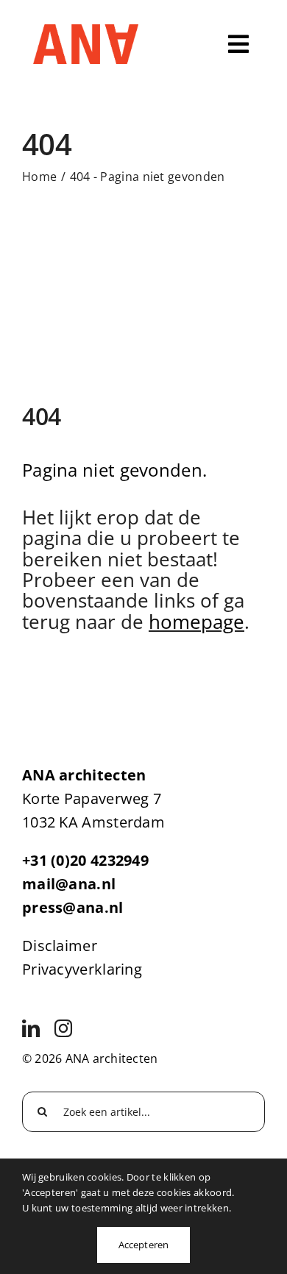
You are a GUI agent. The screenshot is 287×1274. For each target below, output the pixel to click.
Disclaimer (59, 946)
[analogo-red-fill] (85, 31)
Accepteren (143, 1244)
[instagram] (63, 1028)
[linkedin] (31, 1028)
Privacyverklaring (82, 969)
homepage (196, 621)
